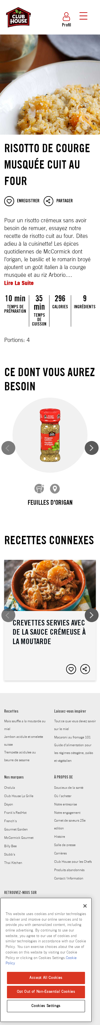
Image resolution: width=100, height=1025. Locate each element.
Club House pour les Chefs (73, 861)
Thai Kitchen (13, 862)
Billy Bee (10, 846)
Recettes (11, 712)
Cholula (9, 787)
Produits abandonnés (69, 870)
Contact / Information (68, 878)
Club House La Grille (18, 796)
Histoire (59, 836)
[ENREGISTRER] (71, 669)
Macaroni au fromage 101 (72, 737)
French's (10, 821)
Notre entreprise (65, 804)
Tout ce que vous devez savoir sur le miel (75, 725)
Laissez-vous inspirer (70, 712)
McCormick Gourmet (18, 837)
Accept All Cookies (45, 978)
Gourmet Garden (16, 829)
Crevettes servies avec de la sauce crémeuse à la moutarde (50, 620)
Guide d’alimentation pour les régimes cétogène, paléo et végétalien (73, 752)
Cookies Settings (46, 1006)
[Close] (85, 906)
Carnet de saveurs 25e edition (70, 824)
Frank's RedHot (15, 812)
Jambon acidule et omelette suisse (23, 740)
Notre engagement (67, 812)
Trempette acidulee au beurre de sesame (20, 756)
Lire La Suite (19, 283)
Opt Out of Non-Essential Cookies (46, 992)
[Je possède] (39, 489)
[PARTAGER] (85, 669)
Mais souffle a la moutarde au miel (25, 725)
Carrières (60, 853)
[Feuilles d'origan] (50, 435)
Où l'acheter (62, 796)
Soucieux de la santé (68, 787)
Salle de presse (65, 845)
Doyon (8, 804)
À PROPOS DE (63, 778)
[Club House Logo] (18, 30)
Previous (8, 448)
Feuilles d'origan (50, 503)
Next (92, 448)
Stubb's (9, 854)
